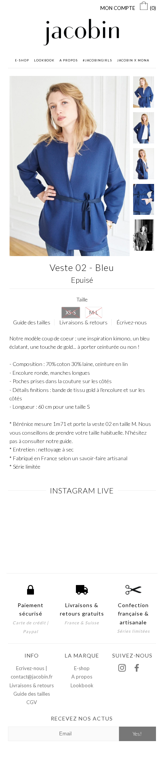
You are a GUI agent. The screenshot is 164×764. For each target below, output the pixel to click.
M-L (93, 312)
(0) (153, 8)
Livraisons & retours (83, 322)
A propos (81, 677)
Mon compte (117, 8)
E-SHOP (22, 60)
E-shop (82, 668)
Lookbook (82, 685)
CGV (31, 702)
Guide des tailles (31, 322)
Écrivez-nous (132, 322)
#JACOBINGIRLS (97, 60)
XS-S (71, 312)
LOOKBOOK (44, 60)
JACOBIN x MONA (133, 60)
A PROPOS (68, 60)
